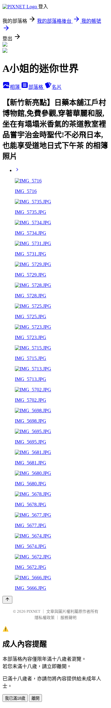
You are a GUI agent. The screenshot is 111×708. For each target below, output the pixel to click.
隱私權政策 (45, 617)
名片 (57, 87)
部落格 (36, 87)
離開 (35, 698)
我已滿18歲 (15, 698)
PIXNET (33, 611)
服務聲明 (68, 617)
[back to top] (7, 600)
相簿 (15, 87)
